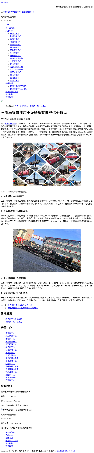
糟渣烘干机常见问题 (18, 86)
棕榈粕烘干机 (15, 36)
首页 (7, 25)
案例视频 (9, 94)
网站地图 (4, 2)
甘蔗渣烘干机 (15, 72)
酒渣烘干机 (14, 81)
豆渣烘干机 (14, 34)
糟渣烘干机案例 (12, 92)
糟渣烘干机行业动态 (18, 89)
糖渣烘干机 (14, 64)
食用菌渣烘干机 (16, 58)
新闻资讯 (9, 83)
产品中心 (9, 31)
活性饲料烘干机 (16, 70)
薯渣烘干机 (14, 47)
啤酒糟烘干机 (15, 42)
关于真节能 (10, 28)
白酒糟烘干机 (15, 45)
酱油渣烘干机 (15, 78)
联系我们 (9, 97)
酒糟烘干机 (14, 39)
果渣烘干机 (14, 75)
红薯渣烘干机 (15, 50)
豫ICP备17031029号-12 (66, 451)
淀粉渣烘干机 (15, 56)
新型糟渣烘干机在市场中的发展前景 (23, 308)
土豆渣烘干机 (15, 61)
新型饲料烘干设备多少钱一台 (20, 305)
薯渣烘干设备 (10, 124)
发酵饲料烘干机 (16, 67)
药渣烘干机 (14, 53)
